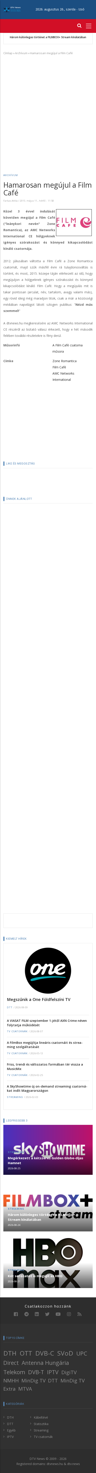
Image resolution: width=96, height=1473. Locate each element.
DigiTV (69, 1372)
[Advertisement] (48, 108)
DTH (10, 1353)
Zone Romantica (64, 361)
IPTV (52, 1372)
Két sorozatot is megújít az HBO (35, 1276)
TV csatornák (17, 1031)
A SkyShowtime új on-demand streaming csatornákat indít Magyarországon (47, 1088)
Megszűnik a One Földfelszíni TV (38, 999)
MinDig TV (33, 1380)
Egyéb (11, 1430)
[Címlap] (12, 9)
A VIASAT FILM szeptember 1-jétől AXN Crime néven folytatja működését (47, 1022)
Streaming (15, 1097)
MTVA (25, 1388)
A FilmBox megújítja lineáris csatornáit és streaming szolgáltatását (45, 1044)
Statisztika (41, 1424)
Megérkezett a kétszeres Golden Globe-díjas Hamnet (45, 1160)
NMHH (11, 1380)
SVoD (65, 1353)
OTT (26, 1353)
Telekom (14, 1372)
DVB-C (44, 1353)
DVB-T (36, 1372)
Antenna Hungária (45, 1362)
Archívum (21, 53)
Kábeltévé (41, 1417)
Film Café (59, 367)
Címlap (8, 53)
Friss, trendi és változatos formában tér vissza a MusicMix (45, 1066)
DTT (10, 1007)
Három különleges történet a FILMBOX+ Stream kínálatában (48, 37)
